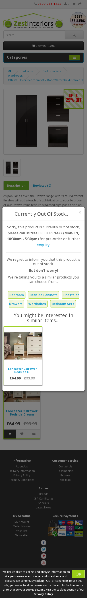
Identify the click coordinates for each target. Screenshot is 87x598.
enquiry (43, 244)
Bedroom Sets (63, 304)
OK (78, 574)
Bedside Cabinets (44, 295)
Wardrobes (37, 304)
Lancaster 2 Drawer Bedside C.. (22, 370)
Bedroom (16, 295)
